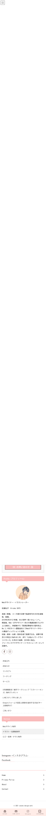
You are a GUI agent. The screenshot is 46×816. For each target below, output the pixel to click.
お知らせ (6, 666)
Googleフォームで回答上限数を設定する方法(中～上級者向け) (22, 704)
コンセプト (7, 671)
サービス (6, 681)
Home (4, 775)
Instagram (28, 814)
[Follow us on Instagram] (9, 651)
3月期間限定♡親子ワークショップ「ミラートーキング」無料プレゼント (23, 691)
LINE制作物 (39, 814)
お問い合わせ (16, 814)
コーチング (7, 676)
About (4, 784)
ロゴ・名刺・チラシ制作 (12, 737)
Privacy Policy (8, 780)
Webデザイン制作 (9, 726)
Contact (5, 789)
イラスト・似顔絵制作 (11, 731)
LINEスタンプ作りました (12, 698)
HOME (5, 814)
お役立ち (6, 661)
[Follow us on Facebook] (4, 651)
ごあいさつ (7, 711)
